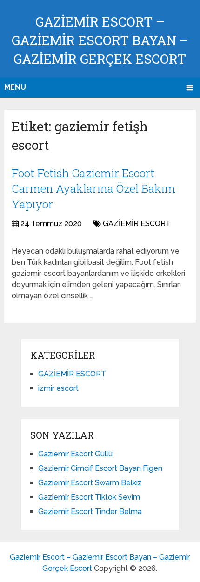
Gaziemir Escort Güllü (75, 453)
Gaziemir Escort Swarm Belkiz (90, 482)
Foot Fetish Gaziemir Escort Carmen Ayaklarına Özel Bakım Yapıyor (93, 189)
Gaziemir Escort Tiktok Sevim (89, 497)
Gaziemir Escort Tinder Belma (90, 511)
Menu (15, 87)
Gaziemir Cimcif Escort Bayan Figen (100, 468)
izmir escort (58, 388)
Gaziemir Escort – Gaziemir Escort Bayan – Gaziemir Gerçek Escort (100, 40)
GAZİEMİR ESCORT (137, 223)
